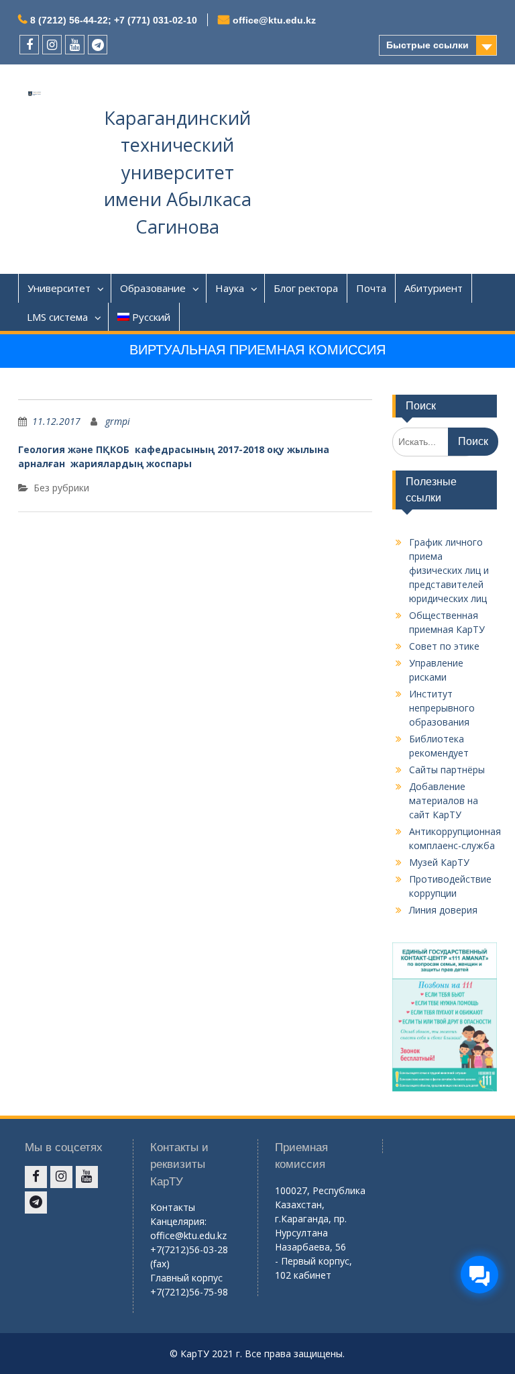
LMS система (57, 317)
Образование (153, 288)
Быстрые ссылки (427, 45)
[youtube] (74, 44)
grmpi (117, 421)
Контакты (172, 1207)
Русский (151, 317)
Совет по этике (444, 646)
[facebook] (29, 44)
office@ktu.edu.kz (274, 20)
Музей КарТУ (439, 862)
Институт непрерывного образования (442, 707)
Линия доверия (443, 909)
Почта (371, 288)
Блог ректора (306, 288)
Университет (59, 288)
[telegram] (97, 44)
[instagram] (52, 44)
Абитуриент (433, 288)
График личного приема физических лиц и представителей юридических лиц (449, 570)
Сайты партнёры (447, 769)
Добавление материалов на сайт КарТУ (443, 800)
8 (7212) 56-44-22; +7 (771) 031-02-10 (113, 20)
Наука (229, 288)
